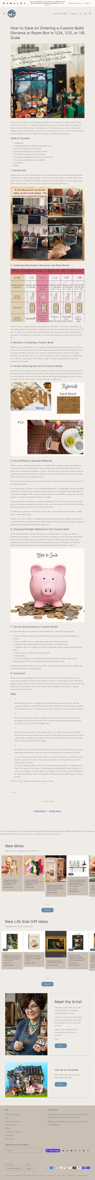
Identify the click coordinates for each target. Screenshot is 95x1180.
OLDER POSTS (40, 811)
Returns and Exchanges (12, 1114)
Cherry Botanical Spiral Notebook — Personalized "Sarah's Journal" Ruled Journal (33, 958)
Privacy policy (51, 1175)
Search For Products (11, 1125)
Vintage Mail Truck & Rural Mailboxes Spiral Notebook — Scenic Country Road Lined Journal (12, 958)
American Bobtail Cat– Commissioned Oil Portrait (55, 961)
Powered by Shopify (31, 1175)
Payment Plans (9, 1135)
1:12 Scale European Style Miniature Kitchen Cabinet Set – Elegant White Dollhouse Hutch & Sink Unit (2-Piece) (77, 883)
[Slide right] (52, 905)
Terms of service (61, 1175)
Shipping (8, 1128)
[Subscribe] (39, 1150)
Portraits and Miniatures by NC (18, 1175)
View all (47, 910)
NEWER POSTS (55, 811)
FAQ (6, 1118)
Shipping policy (71, 1175)
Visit (61, 1084)
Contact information (83, 1175)
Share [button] (14, 792)
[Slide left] (43, 905)
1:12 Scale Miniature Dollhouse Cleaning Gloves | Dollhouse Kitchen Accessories (33, 882)
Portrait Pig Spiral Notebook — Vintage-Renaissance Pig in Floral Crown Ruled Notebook (77, 958)
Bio (60, 1046)
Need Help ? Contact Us (13, 1121)
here (16, 781)
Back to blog (49, 801)
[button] (4, 13)
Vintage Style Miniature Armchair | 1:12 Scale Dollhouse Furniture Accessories (11, 882)
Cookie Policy (9, 1139)
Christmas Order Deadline (13, 1132)
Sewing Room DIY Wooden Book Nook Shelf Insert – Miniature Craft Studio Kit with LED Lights (55, 888)
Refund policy (41, 1175)
